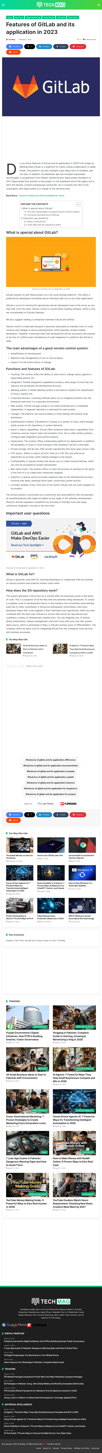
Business (19, 17)
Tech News (73, 17)
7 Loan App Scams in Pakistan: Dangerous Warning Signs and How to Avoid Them (26, 1161)
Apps (10, 17)
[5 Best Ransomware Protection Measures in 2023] (51, 905)
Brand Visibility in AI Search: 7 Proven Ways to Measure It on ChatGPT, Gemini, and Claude (50, 885)
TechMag (11, 39)
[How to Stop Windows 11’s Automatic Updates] (82, 873)
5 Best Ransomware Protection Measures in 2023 (50, 917)
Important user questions (35, 218)
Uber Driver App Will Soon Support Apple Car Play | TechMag (40, 940)
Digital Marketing (33, 17)
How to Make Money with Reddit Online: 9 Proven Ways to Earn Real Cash (73, 1161)
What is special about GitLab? (38, 208)
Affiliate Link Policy (82, 1448)
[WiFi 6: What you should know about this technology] (82, 905)
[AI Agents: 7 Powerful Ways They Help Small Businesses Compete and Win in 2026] (60, 649)
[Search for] (98, 6)
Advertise (95, 1448)
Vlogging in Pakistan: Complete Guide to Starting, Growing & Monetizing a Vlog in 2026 (71, 1036)
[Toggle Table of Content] (77, 204)
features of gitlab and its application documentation (51, 765)
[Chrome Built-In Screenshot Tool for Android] (82, 845)
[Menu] (3, 6)
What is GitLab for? (36, 221)
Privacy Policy (66, 1448)
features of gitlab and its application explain (51, 777)
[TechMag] (51, 5)
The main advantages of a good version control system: (53, 211)
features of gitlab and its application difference (51, 759)
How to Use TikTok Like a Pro (50, 855)
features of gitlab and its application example (51, 771)
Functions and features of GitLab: (43, 215)
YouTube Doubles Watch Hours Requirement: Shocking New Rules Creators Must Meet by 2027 (73, 1203)
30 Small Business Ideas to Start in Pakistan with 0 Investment (35, 649)
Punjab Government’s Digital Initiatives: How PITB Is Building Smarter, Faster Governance (24, 1036)
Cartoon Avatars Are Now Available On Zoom (41, 195)
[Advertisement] (51, 138)
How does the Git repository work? (44, 224)
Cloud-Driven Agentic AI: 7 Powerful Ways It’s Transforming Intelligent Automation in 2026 (18, 887)
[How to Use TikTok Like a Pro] (51, 845)
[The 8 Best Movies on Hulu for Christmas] (19, 845)
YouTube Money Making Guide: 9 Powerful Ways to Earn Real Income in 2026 (26, 1203)
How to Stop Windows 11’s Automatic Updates (80, 884)
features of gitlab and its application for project (51, 794)
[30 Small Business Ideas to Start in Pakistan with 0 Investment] (13, 649)
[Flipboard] (68, 804)
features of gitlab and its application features (51, 782)
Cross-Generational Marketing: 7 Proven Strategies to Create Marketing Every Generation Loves (26, 1120)
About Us (47, 1448)
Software (61, 17)
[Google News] (45, 804)
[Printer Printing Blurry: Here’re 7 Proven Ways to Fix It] (19, 905)
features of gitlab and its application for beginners (51, 788)
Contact (56, 1448)
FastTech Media (53, 1444)
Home (38, 1448)
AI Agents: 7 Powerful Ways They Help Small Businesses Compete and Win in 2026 (82, 649)
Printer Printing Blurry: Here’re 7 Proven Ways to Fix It (19, 917)
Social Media (49, 17)
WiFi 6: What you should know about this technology (81, 917)
